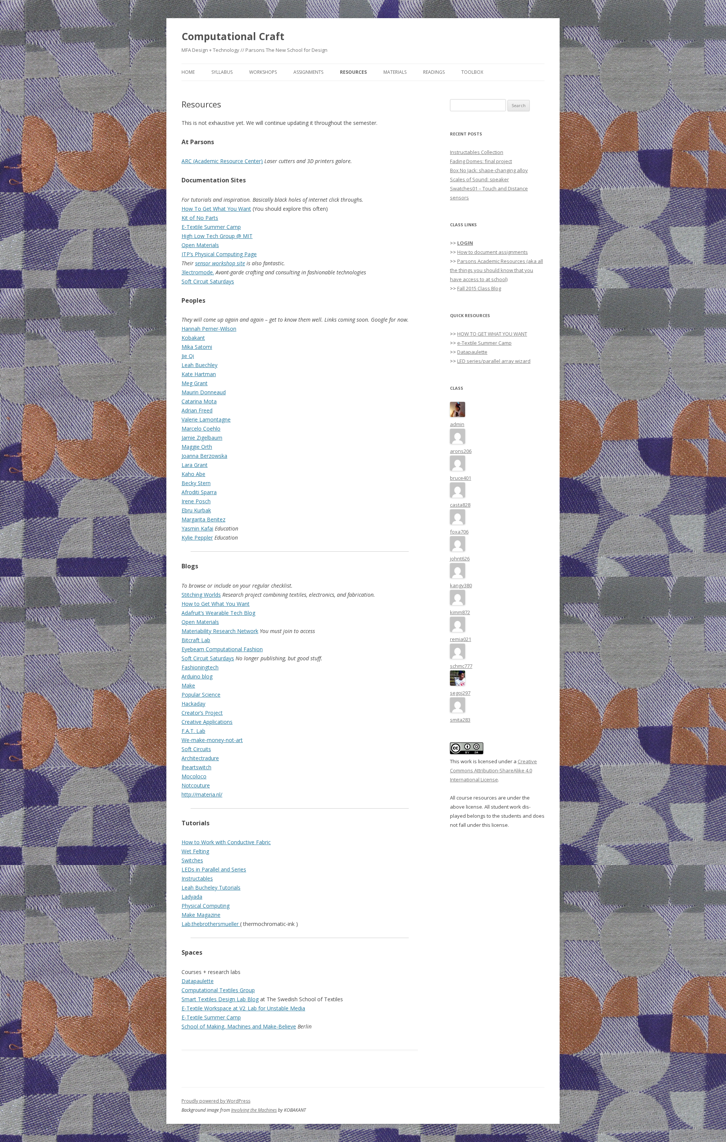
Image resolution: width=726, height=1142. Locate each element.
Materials (394, 72)
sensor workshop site (220, 263)
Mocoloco (194, 776)
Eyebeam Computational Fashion (222, 649)
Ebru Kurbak (196, 510)
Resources (353, 72)
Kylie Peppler (197, 537)
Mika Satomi (197, 346)
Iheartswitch (196, 767)
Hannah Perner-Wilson (209, 328)
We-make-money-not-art (212, 740)
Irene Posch (196, 501)
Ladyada (192, 896)
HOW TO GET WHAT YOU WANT (492, 333)
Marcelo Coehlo (201, 428)
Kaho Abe (193, 474)
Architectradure (200, 758)
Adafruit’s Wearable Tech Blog (218, 612)
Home (188, 72)
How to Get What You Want (216, 603)
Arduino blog (197, 676)
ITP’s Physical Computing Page (219, 254)
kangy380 (461, 585)
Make (188, 685)
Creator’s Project (202, 712)
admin (457, 424)
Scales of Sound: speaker (479, 179)
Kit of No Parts (200, 217)
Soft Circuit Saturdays (208, 281)
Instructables (197, 878)
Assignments (308, 72)
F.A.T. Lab (193, 730)
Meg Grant (195, 383)
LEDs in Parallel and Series (214, 869)
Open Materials (200, 245)
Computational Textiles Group (218, 990)
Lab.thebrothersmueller (211, 923)
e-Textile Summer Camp (484, 342)
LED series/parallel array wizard (494, 361)
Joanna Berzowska (204, 455)
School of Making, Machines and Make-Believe (239, 1026)
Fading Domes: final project (481, 161)
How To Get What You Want (216, 208)
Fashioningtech (200, 667)
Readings (434, 72)
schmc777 (461, 666)
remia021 (460, 639)
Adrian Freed (197, 410)
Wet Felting (195, 851)
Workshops (263, 72)
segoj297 (460, 692)
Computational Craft (233, 36)
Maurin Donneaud (204, 392)
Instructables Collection (476, 152)
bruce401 (460, 478)
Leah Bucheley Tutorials (211, 887)
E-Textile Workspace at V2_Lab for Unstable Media (243, 1008)
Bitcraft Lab (196, 640)
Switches (192, 860)
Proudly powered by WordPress (216, 1101)
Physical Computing (206, 905)
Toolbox (472, 72)
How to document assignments (492, 252)
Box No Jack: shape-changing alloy (489, 170)
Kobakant (193, 337)
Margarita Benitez (203, 519)
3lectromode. (198, 272)
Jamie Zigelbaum (202, 437)
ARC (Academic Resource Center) (222, 161)
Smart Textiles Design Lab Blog (220, 999)
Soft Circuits (196, 749)
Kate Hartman (199, 374)
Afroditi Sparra (199, 492)
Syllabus (222, 72)
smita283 (460, 719)
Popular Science (201, 694)
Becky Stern (196, 483)
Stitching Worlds (201, 594)
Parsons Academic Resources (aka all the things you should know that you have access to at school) (496, 270)
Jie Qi (188, 355)
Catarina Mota (199, 401)
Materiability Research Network (220, 631)
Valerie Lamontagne (206, 419)
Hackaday (193, 703)
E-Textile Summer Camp (211, 226)
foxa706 (459, 531)
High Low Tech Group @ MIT (217, 236)
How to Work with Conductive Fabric (226, 842)
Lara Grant (195, 464)
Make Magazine (201, 914)
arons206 (461, 451)
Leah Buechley (199, 365)
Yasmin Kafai (197, 528)
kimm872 (460, 612)
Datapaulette (198, 981)
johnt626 (460, 558)
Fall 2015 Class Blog (479, 288)
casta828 (460, 504)
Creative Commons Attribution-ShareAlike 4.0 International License (493, 770)
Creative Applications (207, 721)
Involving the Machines (254, 1110)
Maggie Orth (197, 446)
